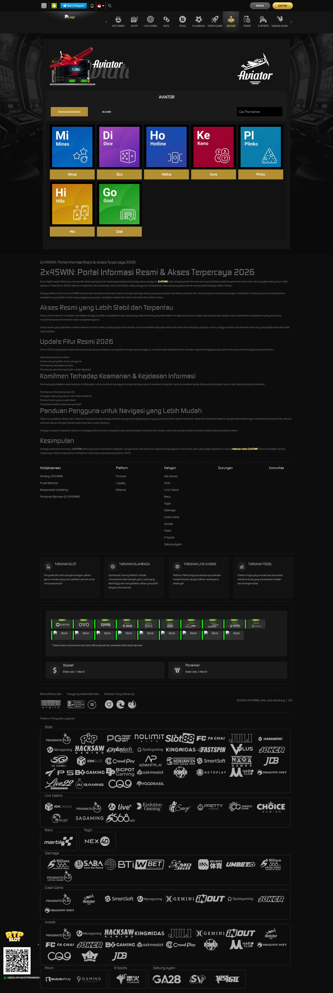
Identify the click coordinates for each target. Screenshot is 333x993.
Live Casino (150, 25)
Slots (134, 25)
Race (166, 25)
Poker (247, 25)
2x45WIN (163, 281)
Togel (182, 25)
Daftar (282, 5)
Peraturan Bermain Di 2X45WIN (60, 497)
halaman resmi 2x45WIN (245, 448)
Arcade (231, 25)
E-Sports (263, 25)
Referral (121, 490)
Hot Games (118, 25)
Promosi (121, 476)
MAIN (75, 147)
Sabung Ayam (279, 25)
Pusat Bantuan (49, 483)
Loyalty (120, 483)
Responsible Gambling (54, 490)
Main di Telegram (75, 5)
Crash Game (215, 25)
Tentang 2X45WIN (51, 476)
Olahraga (199, 25)
